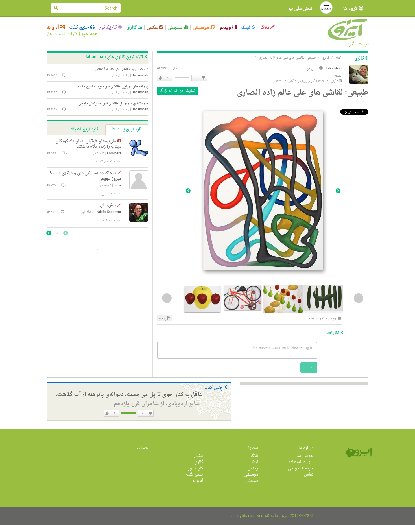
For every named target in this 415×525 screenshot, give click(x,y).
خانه (338, 58)
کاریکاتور (108, 27)
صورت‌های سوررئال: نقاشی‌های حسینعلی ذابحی (113, 103)
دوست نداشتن (203, 78)
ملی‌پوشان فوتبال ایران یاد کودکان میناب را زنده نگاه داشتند (88, 144)
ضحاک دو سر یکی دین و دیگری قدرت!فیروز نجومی (85, 176)
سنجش (176, 27)
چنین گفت (79, 27)
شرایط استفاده (300, 462)
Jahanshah (334, 69)
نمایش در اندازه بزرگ (177, 91)
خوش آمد (305, 456)
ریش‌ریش (108, 205)
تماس (308, 474)
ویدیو (225, 27)
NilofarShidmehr (109, 212)
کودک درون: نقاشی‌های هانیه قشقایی (121, 69)
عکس (153, 27)
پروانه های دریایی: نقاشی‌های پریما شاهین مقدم (113, 87)
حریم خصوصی (300, 468)
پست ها (55, 34)
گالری (132, 27)
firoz (117, 186)
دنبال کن (312, 68)
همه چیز (89, 34)
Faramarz (114, 153)
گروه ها (351, 9)
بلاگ (265, 27)
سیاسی (107, 194)
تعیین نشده (104, 161)
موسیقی (201, 27)
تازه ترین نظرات (83, 129)
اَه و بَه (53, 27)
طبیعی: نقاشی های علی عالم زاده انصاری (287, 58)
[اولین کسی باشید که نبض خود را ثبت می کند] (326, 7)
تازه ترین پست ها (127, 129)
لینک (246, 27)
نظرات (73, 34)
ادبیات (107, 220)
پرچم (163, 318)
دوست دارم (160, 78)
